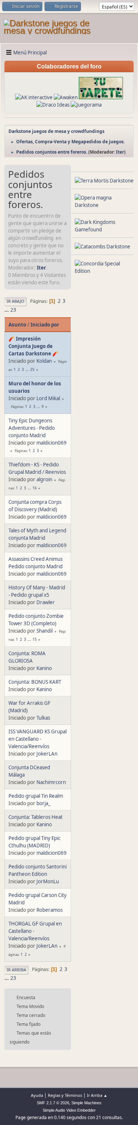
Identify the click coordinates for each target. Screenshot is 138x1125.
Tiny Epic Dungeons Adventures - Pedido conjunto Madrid (31, 428)
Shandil (44, 630)
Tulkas (43, 717)
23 (13, 310)
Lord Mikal (48, 398)
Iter (120, 152)
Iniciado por (45, 324)
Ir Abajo (15, 301)
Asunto (17, 324)
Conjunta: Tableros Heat (35, 817)
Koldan (44, 361)
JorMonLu (47, 881)
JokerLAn (46, 753)
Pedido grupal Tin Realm (35, 796)
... (7, 310)
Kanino (44, 668)
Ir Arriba (16, 969)
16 (34, 487)
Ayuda (37, 1095)
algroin (44, 479)
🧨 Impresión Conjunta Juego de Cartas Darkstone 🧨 (33, 346)
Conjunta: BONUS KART (34, 682)
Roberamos (49, 910)
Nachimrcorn (51, 782)
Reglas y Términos (65, 1095)
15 (34, 639)
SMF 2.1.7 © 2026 (53, 1103)
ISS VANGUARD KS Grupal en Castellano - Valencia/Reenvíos (37, 739)
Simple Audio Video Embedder (69, 1110)
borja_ (43, 803)
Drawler (45, 602)
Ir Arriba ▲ (97, 1095)
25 (32, 369)
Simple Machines (86, 1103)
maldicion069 (51, 442)
